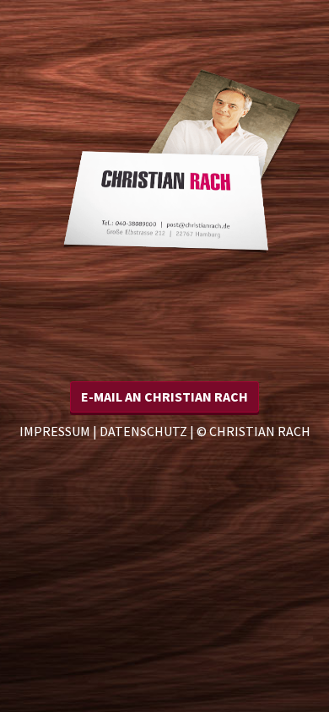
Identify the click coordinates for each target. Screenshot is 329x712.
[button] (164, 397)
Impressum (54, 431)
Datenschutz (143, 431)
